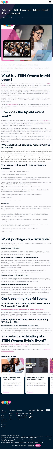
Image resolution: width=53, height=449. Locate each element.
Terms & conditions (48, 436)
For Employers (4, 421)
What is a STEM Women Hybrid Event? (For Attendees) (11, 378)
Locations (11, 413)
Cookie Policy (30, 436)
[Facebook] (30, 413)
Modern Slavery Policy (39, 436)
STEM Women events (12, 104)
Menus (50, 2)
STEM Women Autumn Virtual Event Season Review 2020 (35, 378)
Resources (13, 17)
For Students (4, 419)
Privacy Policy (24, 436)
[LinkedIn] (30, 416)
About (10, 419)
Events (9, 17)
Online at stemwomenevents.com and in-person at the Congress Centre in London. (22, 309)
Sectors (10, 415)
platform (45, 120)
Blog (10, 417)
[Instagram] (32, 416)
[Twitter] (32, 413)
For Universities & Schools (4, 424)
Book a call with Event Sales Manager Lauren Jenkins (14, 344)
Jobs (2, 415)
